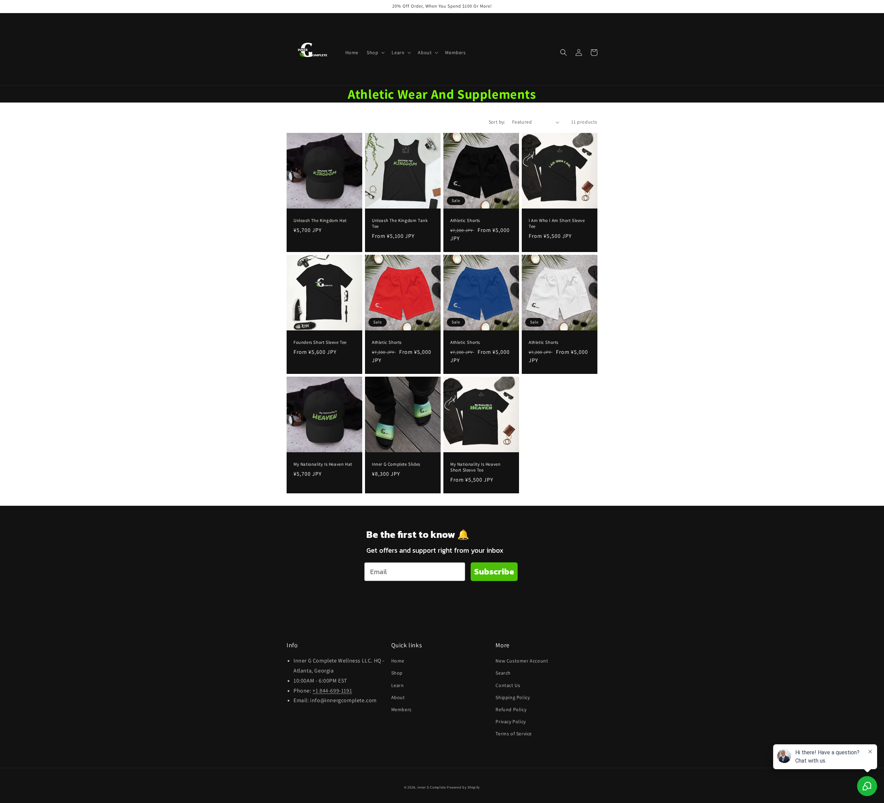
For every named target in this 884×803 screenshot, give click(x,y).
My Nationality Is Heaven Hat (323, 464)
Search (503, 673)
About (398, 697)
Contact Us (508, 685)
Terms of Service (514, 734)
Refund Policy (511, 709)
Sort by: (497, 122)
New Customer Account (522, 661)
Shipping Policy (513, 697)
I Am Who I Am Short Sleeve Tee (557, 223)
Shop (397, 673)
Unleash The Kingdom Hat (320, 220)
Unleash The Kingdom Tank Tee (399, 223)
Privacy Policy (511, 721)
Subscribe (494, 571)
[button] (375, 52)
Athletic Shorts (465, 220)
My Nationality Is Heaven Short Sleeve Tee (475, 467)
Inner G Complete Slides (396, 464)
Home (397, 661)
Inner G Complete (431, 787)
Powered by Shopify (463, 787)
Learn (397, 685)
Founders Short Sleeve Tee (320, 342)
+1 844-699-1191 (332, 690)
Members (401, 709)
